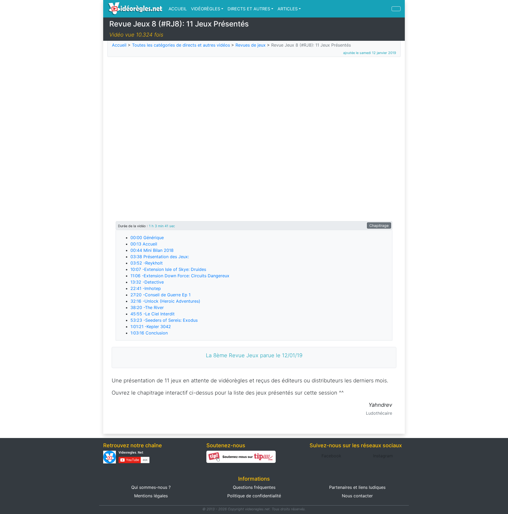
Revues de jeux (250, 45)
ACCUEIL (178, 8)
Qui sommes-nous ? (151, 487)
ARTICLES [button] (288, 8)
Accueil (119, 45)
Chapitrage (379, 225)
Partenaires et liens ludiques (357, 487)
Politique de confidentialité (254, 495)
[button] (331, 456)
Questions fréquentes (254, 487)
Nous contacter (357, 495)
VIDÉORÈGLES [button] (205, 8)
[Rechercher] (396, 8)
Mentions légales (151, 495)
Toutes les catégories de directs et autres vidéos (181, 45)
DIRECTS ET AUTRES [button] (249, 8)
